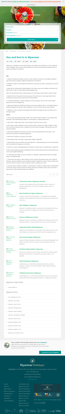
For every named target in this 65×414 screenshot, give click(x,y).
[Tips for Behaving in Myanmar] (11, 262)
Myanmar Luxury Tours (14, 318)
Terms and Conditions (9, 400)
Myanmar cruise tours (24, 398)
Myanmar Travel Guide (24, 405)
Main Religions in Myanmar (28, 205)
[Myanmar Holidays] (32, 13)
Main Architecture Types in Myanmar (31, 193)
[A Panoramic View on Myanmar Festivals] (11, 182)
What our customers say (9, 391)
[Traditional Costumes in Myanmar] (11, 274)
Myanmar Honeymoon (24, 396)
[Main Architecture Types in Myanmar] (11, 194)
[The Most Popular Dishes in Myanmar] (11, 250)
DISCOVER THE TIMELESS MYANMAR (20, 1)
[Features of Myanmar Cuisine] (11, 217)
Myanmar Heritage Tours (15, 308)
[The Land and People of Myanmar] (11, 238)
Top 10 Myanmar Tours (14, 297)
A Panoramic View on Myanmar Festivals (32, 181)
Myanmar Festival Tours (14, 325)
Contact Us (6, 386)
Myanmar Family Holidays (24, 393)
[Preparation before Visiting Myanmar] (11, 228)
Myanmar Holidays (44, 399)
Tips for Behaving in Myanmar (28, 261)
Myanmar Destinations (24, 403)
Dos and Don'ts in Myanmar (25, 51)
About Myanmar (13, 51)
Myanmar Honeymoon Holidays (16, 315)
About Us (6, 384)
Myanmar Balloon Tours (14, 322)
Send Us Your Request (51, 352)
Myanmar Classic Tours (14, 304)
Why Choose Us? (7, 389)
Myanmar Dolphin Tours (14, 329)
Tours (29, 24)
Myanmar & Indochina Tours (15, 333)
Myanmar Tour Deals (13, 300)
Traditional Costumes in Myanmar (30, 273)
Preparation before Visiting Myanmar (31, 227)
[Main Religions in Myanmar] (11, 205)
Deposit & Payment (8, 393)
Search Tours (31, 39)
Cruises (37, 24)
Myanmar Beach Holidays (15, 311)
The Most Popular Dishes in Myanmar (31, 249)
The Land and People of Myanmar (30, 237)
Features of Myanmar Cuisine (28, 217)
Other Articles (9, 174)
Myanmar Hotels (22, 400)
